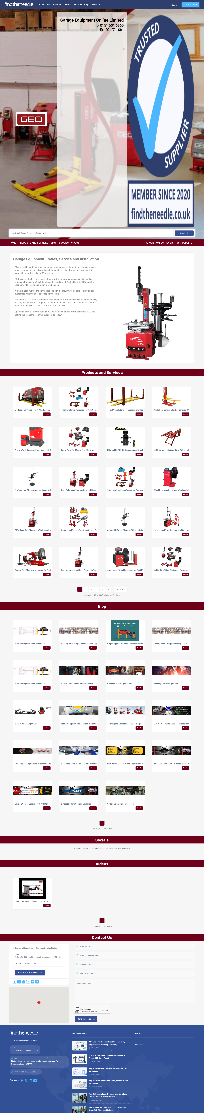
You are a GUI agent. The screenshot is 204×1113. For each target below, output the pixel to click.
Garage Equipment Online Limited (92, 20)
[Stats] (37, 981)
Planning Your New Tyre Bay (165, 684)
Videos (75, 243)
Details (47, 414)
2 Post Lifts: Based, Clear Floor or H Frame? (172, 724)
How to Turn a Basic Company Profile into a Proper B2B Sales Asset (107, 1056)
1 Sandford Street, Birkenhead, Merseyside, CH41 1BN (38, 957)
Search (183, 233)
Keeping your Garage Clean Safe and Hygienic (81, 644)
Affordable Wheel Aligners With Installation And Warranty (132, 530)
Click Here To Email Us (28, 972)
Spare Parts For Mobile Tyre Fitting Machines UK (82, 450)
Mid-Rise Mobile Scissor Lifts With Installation (173, 450)
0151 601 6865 (111, 25)
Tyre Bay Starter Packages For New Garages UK (82, 410)
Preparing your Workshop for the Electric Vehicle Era (130, 644)
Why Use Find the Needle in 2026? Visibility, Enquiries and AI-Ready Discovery (107, 1043)
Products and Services (33, 243)
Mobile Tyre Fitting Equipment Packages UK (172, 570)
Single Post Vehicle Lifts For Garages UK (171, 410)
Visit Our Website (180, 243)
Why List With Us (54, 5)
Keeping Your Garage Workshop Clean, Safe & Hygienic (177, 644)
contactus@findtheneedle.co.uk (25, 1050)
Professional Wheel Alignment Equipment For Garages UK (40, 490)
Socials (64, 243)
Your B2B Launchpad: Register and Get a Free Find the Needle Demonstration (108, 1095)
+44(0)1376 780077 (29, 1072)
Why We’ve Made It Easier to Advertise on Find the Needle (108, 1070)
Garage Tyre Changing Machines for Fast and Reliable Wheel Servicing (45, 570)
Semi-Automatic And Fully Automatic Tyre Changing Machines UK (89, 570)
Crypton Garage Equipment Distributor (31, 804)
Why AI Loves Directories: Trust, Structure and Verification (108, 1082)
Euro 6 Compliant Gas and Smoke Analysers (80, 724)
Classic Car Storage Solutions (120, 684)
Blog (86, 5)
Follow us (139, 1045)
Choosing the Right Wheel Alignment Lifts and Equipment (39, 764)
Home (41, 5)
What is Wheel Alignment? (26, 724)
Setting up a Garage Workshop (120, 804)
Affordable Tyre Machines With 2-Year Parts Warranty (38, 530)
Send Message (84, 1019)
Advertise (67, 5)
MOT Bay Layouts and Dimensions (30, 644)
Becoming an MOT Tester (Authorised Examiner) (82, 764)
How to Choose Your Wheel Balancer (77, 684)
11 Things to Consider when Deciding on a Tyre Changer (131, 724)
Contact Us (95, 5)
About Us (78, 5)
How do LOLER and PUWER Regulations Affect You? (129, 764)
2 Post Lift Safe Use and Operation (76, 804)
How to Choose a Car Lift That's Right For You (173, 764)
